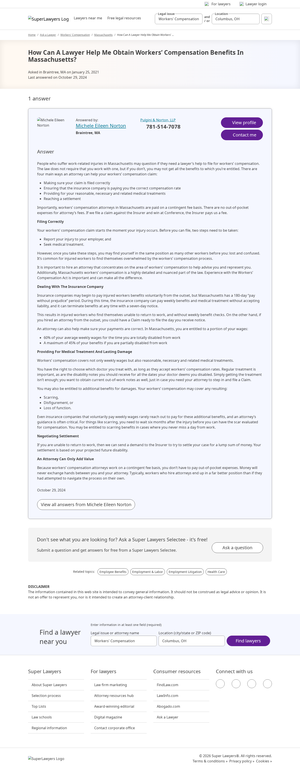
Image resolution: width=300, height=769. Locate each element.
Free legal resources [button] (124, 18)
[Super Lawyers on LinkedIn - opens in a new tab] (267, 683)
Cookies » (264, 761)
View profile (244, 122)
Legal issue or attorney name (115, 633)
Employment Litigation (185, 572)
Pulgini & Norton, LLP (158, 120)
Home (32, 35)
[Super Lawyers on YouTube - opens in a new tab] (251, 683)
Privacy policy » (241, 761)
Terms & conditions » (210, 761)
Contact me (244, 135)
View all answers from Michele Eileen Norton (86, 504)
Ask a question (237, 548)
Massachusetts (103, 35)
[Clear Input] (197, 19)
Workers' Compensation (75, 35)
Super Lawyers (44, 671)
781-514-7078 (163, 127)
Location (221, 14)
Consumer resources (177, 671)
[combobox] (179, 19)
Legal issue (166, 14)
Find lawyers (248, 641)
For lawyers (103, 671)
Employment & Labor (147, 572)
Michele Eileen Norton (101, 125)
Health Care (216, 572)
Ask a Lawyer (48, 35)
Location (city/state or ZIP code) (185, 633)
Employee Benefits (113, 572)
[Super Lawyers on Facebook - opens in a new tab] (220, 683)
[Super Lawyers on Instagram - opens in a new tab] (236, 683)
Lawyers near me (88, 18)
